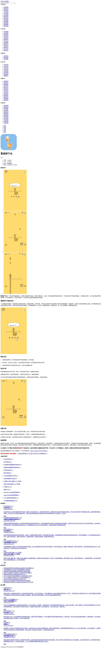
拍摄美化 (6, 39)
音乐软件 (6, 86)
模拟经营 (6, 16)
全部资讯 (6, 56)
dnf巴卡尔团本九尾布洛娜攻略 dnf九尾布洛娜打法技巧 (18, 576)
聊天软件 (6, 82)
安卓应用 (6, 72)
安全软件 (6, 90)
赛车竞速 (6, 18)
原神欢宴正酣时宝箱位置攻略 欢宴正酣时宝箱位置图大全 (19, 568)
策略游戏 (6, 115)
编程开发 (6, 97)
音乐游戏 (6, 15)
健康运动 (6, 47)
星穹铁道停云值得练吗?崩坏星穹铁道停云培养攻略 (17, 580)
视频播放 (6, 84)
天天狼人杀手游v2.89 (34, 453)
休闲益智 (6, 10)
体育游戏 (6, 19)
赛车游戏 (6, 116)
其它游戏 (6, 26)
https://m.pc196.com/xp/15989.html (38, 450)
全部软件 (6, 81)
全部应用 (6, 31)
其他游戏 (6, 123)
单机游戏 (6, 74)
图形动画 (6, 95)
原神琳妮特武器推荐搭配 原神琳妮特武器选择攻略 (17, 571)
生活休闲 (6, 45)
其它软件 (6, 50)
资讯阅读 (6, 38)
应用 (5, 128)
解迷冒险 (6, 23)
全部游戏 (6, 7)
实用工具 (6, 36)
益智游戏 (6, 121)
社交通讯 (6, 33)
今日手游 (6, 66)
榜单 (5, 132)
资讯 (5, 130)
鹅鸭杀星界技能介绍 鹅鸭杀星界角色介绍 (14, 574)
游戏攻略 (6, 57)
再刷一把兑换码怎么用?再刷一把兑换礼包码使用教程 (18, 572)
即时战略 (6, 108)
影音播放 (6, 34)
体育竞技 (6, 118)
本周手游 (6, 67)
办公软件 (6, 92)
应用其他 (6, 100)
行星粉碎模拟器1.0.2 (23, 453)
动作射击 (6, 110)
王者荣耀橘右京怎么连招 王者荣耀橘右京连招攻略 (17, 569)
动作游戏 (6, 13)
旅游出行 (6, 44)
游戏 (5, 127)
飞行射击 (6, 12)
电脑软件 (6, 75)
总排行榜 (6, 64)
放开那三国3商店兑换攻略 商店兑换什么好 (15, 579)
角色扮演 (6, 8)
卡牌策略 (6, 21)
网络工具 (6, 87)
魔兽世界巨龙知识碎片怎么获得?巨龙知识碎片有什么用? (18, 582)
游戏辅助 (6, 24)
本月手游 (6, 69)
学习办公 (6, 41)
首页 (5, 125)
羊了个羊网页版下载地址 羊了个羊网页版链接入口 (17, 577)
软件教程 (6, 59)
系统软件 (6, 89)
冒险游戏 (6, 112)
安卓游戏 (6, 71)
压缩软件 (6, 93)
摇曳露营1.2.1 (43, 453)
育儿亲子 (6, 49)
